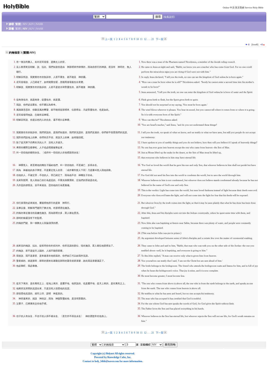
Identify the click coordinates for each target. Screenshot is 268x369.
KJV (31, 24)
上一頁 (108, 39)
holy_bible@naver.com (107, 361)
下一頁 (159, 39)
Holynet (110, 353)
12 (145, 39)
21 (152, 39)
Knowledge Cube (116, 357)
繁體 (18, 24)
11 (141, 39)
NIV (25, 24)
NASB (39, 24)
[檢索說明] (169, 16)
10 (137, 39)
